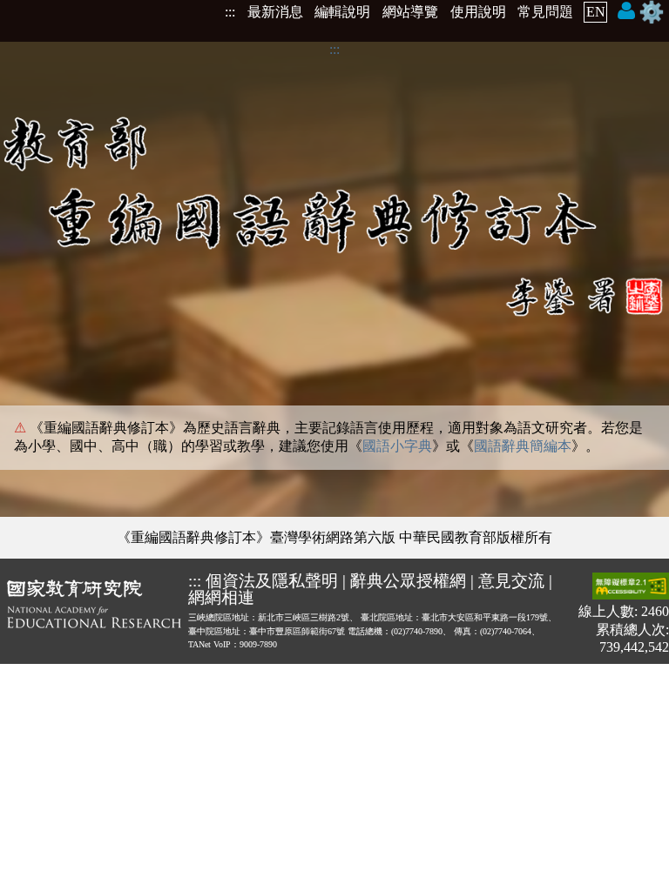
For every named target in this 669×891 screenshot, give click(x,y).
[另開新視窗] (94, 613)
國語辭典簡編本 (522, 446)
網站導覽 (410, 11)
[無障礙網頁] (630, 588)
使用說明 (478, 11)
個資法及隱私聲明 (272, 581)
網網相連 (221, 597)
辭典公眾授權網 (408, 581)
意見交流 (511, 581)
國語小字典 (397, 446)
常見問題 (545, 11)
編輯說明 (342, 11)
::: (230, 11)
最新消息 (275, 11)
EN (595, 11)
